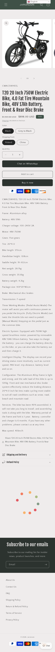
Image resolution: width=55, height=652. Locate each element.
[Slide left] (21, 78)
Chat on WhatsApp (27, 163)
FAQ (8, 593)
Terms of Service (14, 613)
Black (8, 131)
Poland (8, 142)
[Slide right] (34, 78)
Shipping (5, 121)
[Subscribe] (46, 564)
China (23, 142)
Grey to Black (25, 131)
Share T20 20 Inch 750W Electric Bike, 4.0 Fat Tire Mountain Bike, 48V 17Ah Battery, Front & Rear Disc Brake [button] (29, 442)
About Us (10, 580)
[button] (6, 4)
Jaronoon (31, 637)
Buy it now (27, 182)
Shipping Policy (13, 600)
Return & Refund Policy (17, 606)
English (34, 2)
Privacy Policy (12, 620)
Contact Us (11, 587)
